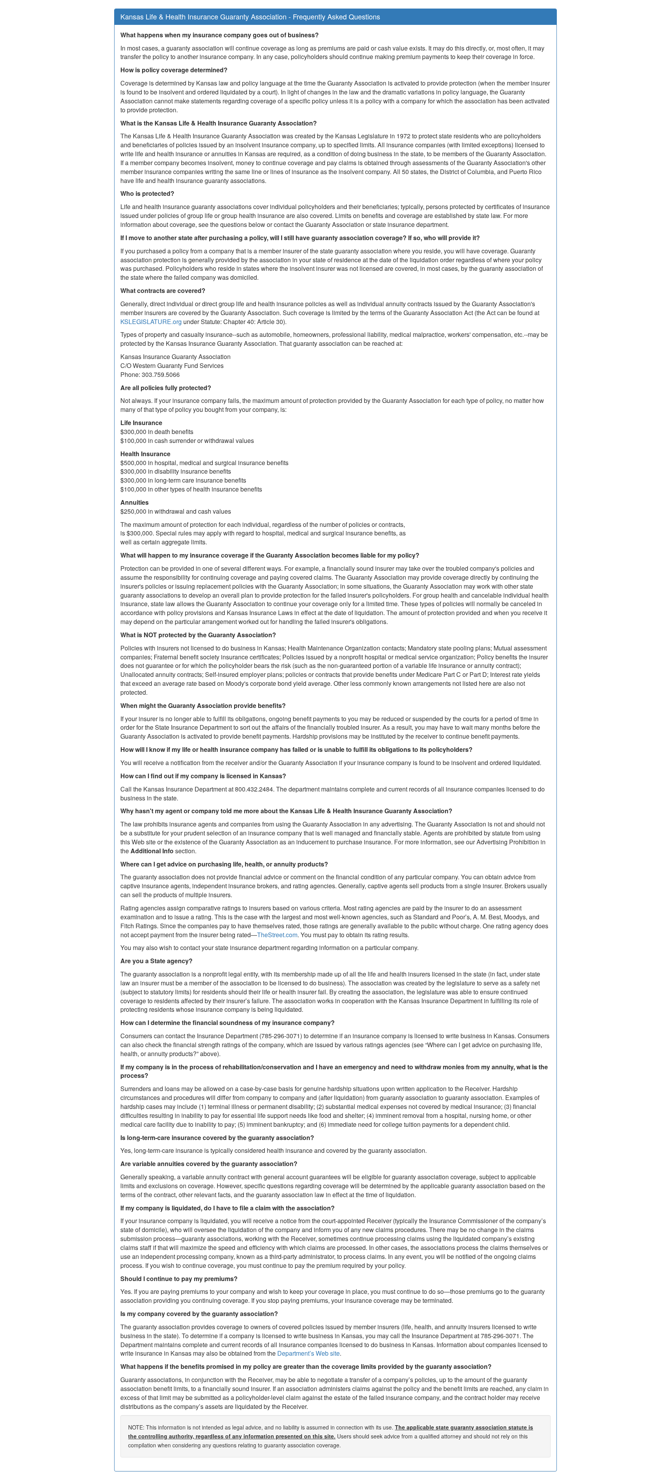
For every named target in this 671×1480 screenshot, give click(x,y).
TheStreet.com (277, 934)
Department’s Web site (308, 1353)
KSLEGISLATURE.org (151, 321)
